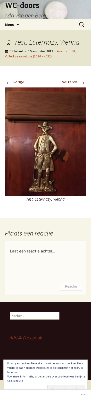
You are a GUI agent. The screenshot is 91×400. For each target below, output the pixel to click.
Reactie (71, 286)
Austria (62, 51)
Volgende (74, 81)
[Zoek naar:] (82, 24)
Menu (9, 24)
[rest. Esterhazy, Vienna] (45, 141)
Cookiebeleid (15, 381)
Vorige (14, 81)
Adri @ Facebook (26, 338)
